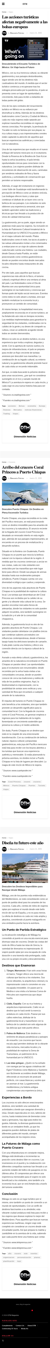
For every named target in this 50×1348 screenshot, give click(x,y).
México (6, 786)
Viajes (11, 12)
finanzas (7, 410)
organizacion (8, 1257)
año (9, 1254)
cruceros (37, 782)
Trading (6, 414)
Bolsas (22, 406)
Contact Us (20, 1326)
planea (37, 1257)
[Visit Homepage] (25, 4)
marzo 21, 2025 (36, 33)
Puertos (32, 786)
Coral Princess (14, 782)
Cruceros (12, 462)
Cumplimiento (7, 1326)
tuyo (19, 1261)
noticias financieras (33, 410)
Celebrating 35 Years (10, 1329)
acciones (12, 406)
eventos (34, 1254)
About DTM (31, 1326)
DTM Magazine (13, 1315)
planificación (8, 1261)
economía (32, 406)
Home (4, 12)
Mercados (18, 410)
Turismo (41, 786)
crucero (27, 782)
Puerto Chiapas (19, 786)
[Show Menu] (3, 4)
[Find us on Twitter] (3, 1340)
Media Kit (24, 1329)
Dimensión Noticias (17, 33)
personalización (24, 1257)
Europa (42, 406)
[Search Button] (46, 4)
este (26, 1254)
